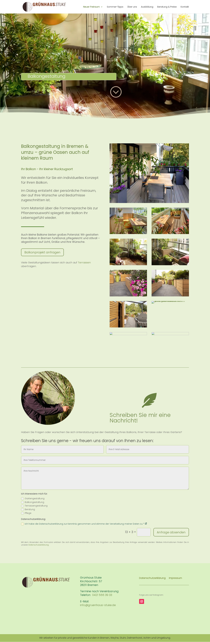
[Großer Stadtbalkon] (128, 334)
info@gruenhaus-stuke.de (98, 605)
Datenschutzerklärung (152, 578)
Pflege (28, 513)
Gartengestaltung (34, 498)
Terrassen (84, 262)
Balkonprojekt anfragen (42, 252)
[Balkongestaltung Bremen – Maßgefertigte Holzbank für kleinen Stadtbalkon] (128, 233)
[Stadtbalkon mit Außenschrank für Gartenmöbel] (170, 334)
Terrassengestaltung (36, 505)
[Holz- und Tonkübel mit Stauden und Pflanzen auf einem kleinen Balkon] (170, 264)
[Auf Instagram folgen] (141, 601)
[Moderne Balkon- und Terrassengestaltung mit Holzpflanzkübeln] (170, 295)
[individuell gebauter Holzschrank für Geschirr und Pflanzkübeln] (128, 326)
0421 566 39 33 (102, 595)
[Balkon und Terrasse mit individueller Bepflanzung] (170, 301)
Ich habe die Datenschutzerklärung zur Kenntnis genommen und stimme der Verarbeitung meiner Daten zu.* (85, 523)
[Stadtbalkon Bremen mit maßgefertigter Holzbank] (170, 233)
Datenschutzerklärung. (38, 545)
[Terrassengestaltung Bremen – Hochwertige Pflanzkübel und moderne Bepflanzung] (128, 295)
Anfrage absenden (171, 532)
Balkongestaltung (34, 502)
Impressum (175, 578)
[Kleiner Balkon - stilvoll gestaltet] (128, 264)
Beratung (30, 509)
